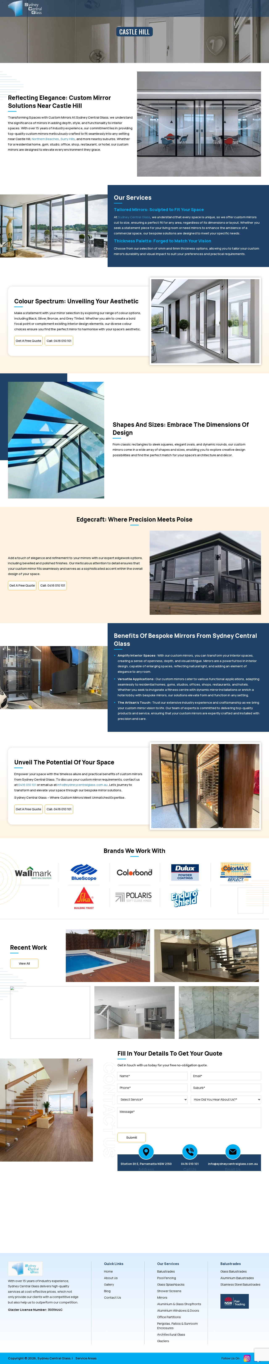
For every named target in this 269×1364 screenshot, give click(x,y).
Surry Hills (68, 139)
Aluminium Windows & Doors (178, 1310)
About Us (92, 8)
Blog (107, 1291)
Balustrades (166, 1271)
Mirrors (162, 1297)
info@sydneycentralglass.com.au (82, 784)
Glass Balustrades (233, 1271)
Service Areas (85, 1358)
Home (63, 8)
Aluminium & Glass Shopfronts (179, 1304)
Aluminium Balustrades (237, 1278)
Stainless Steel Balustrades (240, 1284)
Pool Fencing (166, 1278)
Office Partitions (169, 1317)
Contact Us (181, 8)
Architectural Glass (171, 1334)
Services (122, 8)
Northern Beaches (45, 139)
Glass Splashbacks (171, 1284)
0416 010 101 (27, 784)
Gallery (151, 8)
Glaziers (163, 1341)
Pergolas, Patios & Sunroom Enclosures (177, 1325)
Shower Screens (169, 1291)
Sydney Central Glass (134, 217)
